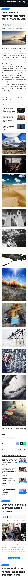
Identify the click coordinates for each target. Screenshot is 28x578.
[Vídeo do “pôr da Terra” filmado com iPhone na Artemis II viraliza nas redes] (21, 126)
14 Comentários (21, 449)
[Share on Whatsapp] (10, 25)
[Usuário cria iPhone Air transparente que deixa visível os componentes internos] (22, 480)
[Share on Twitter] (8, 25)
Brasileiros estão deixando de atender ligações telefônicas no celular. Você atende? (9, 470)
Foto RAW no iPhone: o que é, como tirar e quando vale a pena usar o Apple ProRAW (9, 110)
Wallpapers (5, 564)
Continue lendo (14, 558)
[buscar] (17, 1)
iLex (4, 28)
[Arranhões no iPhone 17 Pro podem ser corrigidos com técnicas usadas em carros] (22, 460)
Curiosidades (5, 8)
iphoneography (11, 437)
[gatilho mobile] (3, 2)
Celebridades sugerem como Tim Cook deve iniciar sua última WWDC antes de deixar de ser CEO (9, 118)
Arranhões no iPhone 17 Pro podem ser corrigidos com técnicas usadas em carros (9, 460)
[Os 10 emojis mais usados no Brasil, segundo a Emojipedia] (22, 491)
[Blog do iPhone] (10, 2)
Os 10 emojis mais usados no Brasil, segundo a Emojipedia (9, 491)
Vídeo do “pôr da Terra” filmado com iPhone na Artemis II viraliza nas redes (9, 127)
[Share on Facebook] (5, 25)
